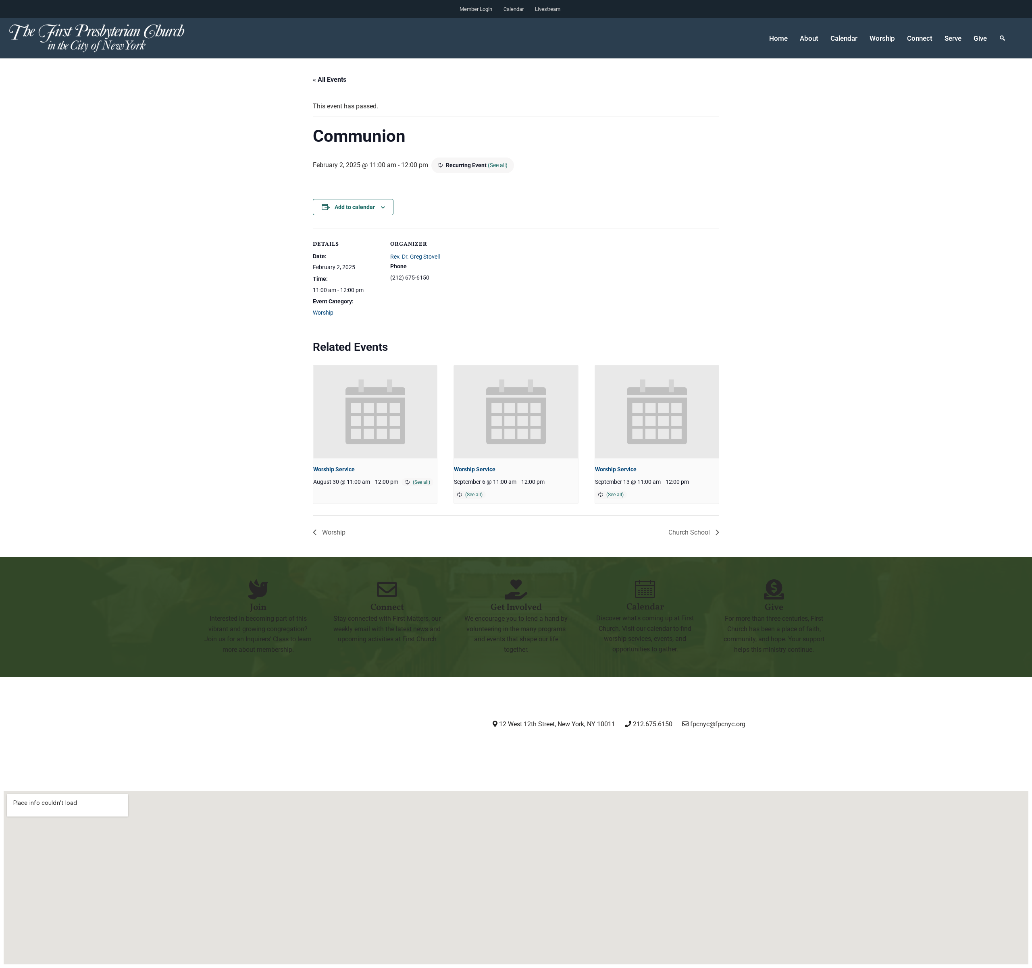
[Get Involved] (516, 589)
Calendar (514, 9)
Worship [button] (882, 38)
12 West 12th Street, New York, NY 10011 (556, 724)
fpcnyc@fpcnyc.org (717, 724)
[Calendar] (645, 589)
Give (980, 38)
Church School (690, 532)
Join (258, 607)
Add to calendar (355, 207)
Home (778, 38)
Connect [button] (919, 38)
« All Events (329, 79)
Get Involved (516, 607)
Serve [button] (953, 38)
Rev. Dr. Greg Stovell (415, 256)
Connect (387, 607)
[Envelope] (658, 746)
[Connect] (387, 589)
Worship (323, 312)
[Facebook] (575, 746)
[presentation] (375, 411)
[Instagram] (534, 746)
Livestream (547, 9)
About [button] (809, 38)
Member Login (476, 9)
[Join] (258, 589)
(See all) (498, 165)
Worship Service (334, 469)
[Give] (774, 589)
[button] (1002, 38)
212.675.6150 (651, 724)
